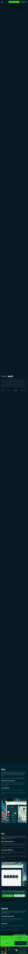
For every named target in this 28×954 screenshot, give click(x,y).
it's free (7, 895)
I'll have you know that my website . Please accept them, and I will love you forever (13, 937)
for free (14, 2)
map (2, 774)
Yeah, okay (20, 943)
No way (7, 943)
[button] (4, 2)
